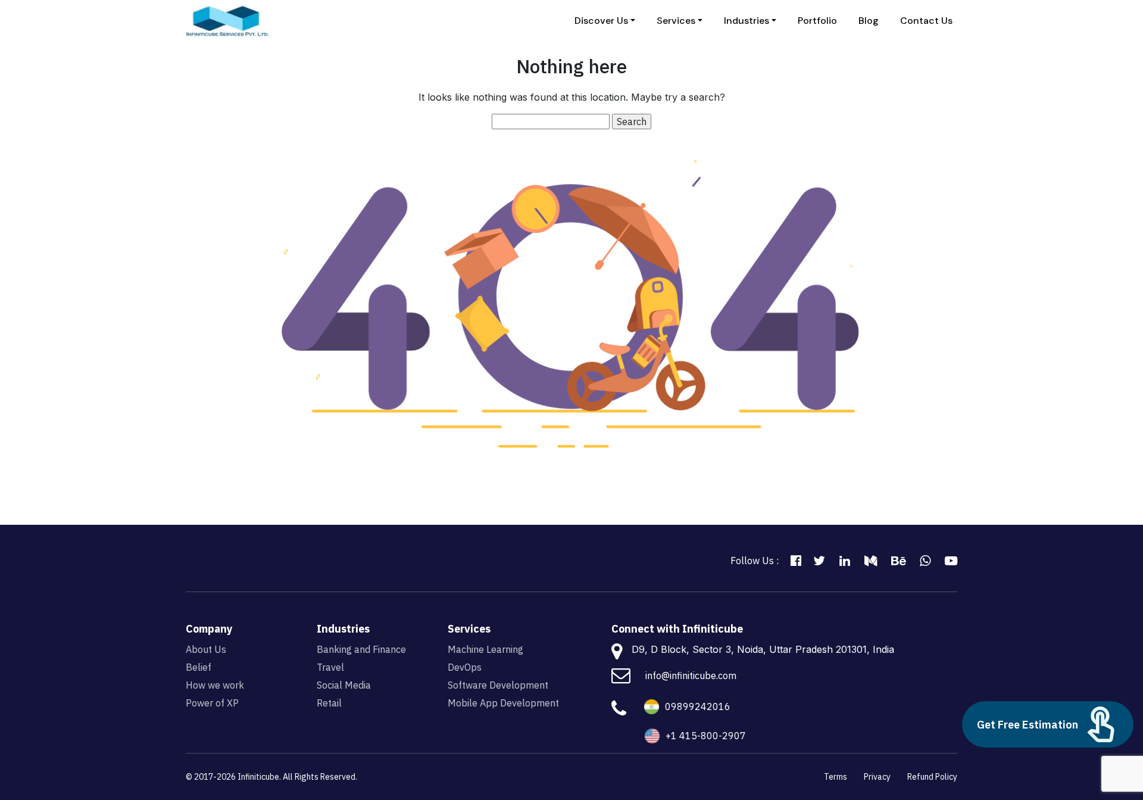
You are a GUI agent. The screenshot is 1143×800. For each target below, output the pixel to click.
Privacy (877, 776)
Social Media (344, 685)
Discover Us (601, 20)
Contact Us (926, 20)
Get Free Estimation (1027, 724)
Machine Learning (485, 649)
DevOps (465, 667)
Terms (835, 776)
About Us (206, 649)
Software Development (498, 685)
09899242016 (697, 706)
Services (676, 20)
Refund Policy (932, 776)
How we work (215, 685)
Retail (329, 703)
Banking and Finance (361, 649)
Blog (868, 20)
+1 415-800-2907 (706, 736)
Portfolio (817, 20)
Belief (198, 667)
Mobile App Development (503, 703)
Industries (746, 20)
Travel (330, 667)
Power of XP (212, 703)
